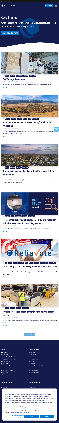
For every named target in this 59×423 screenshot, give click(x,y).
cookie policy (24, 407)
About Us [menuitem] (33, 387)
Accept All (32, 416)
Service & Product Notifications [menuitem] (9, 377)
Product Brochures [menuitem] (35, 372)
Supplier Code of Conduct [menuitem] (8, 370)
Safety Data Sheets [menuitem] (35, 368)
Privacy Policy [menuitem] (5, 363)
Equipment (26, 75)
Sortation (6, 75)
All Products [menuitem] (33, 352)
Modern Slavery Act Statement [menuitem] (9, 359)
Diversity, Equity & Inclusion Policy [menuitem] (9, 356)
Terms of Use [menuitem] (5, 372)
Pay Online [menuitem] (4, 387)
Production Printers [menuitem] (35, 359)
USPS (30, 118)
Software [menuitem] (33, 361)
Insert (12, 216)
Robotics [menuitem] (33, 363)
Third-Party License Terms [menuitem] (8, 374)
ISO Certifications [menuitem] (34, 370)
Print (6, 262)
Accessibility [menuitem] (5, 352)
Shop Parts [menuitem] (4, 385)
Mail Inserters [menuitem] (33, 354)
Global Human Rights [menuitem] (6, 361)
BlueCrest (31, 262)
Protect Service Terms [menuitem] (7, 365)
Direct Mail (12, 75)
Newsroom (14, 118)
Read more (5, 87)
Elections (25, 118)
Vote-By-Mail (7, 118)
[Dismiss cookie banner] (53, 392)
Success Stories (33, 75)
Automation (7, 216)
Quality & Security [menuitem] (6, 368)
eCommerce (12, 308)
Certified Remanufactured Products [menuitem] (38, 365)
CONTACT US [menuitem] (33, 385)
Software (6, 167)
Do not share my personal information (18, 416)
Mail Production (19, 75)
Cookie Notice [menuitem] (5, 354)
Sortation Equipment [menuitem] (35, 356)
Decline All (47, 416)
